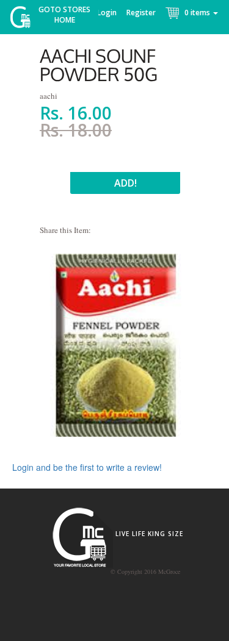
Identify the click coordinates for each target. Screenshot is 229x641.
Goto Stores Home (64, 14)
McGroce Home (24, 19)
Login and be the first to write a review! (87, 467)
